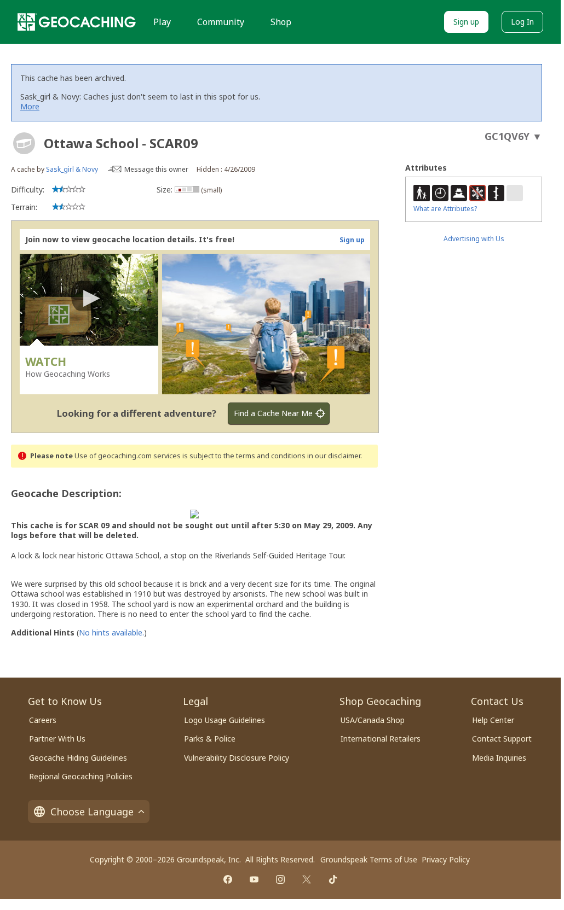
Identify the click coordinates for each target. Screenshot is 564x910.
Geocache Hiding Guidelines (78, 757)
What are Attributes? (445, 208)
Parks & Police (209, 738)
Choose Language (92, 811)
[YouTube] (254, 879)
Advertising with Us (474, 238)
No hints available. (111, 632)
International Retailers (381, 738)
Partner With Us (57, 738)
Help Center (493, 720)
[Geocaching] (77, 22)
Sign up (466, 21)
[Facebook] (227, 879)
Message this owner (156, 169)
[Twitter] (306, 879)
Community (220, 22)
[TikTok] (332, 879)
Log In (522, 21)
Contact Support (502, 738)
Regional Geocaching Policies (81, 776)
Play (162, 22)
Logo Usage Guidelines (224, 720)
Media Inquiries (499, 757)
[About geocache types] (24, 143)
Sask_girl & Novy (72, 169)
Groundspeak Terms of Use (368, 859)
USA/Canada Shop (373, 720)
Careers (42, 720)
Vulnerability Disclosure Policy (236, 757)
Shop (281, 22)
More (29, 106)
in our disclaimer (333, 455)
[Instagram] (280, 879)
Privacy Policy (446, 859)
